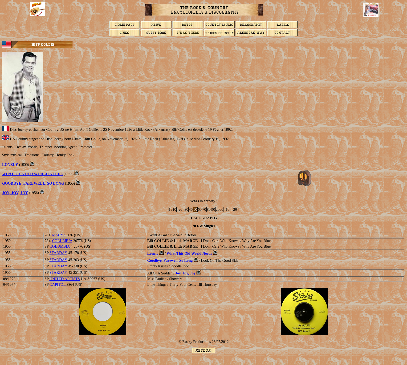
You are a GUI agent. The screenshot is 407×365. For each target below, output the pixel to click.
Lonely (152, 253)
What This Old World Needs (189, 253)
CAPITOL (57, 284)
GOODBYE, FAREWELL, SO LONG (33, 183)
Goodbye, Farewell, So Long (170, 260)
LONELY (10, 165)
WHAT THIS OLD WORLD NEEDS (32, 174)
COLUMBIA (62, 241)
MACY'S (59, 235)
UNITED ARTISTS (64, 279)
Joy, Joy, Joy (185, 273)
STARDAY (58, 253)
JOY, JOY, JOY (15, 193)
